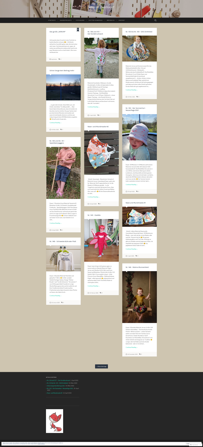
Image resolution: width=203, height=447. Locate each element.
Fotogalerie (80, 20)
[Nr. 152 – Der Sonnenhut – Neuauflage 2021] (139, 137)
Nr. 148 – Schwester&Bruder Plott (63, 241)
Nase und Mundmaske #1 (136, 203)
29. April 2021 (131, 191)
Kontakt (122, 20)
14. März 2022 (131, 97)
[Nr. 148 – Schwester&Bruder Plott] (63, 258)
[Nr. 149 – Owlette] (101, 240)
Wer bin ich (110, 20)
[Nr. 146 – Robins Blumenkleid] (139, 297)
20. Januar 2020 (55, 302)
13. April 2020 (54, 230)
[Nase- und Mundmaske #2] (101, 153)
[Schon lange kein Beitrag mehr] (63, 87)
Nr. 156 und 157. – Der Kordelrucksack (95, 33)
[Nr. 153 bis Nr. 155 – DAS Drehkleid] (139, 49)
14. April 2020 (93, 204)
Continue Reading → (94, 107)
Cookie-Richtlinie (41, 443)
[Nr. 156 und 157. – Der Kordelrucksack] (101, 58)
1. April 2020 (131, 256)
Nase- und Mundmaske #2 (98, 127)
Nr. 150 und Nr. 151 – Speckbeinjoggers (57, 142)
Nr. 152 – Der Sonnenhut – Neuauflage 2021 (136, 109)
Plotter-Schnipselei (96, 20)
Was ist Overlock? (101, 7)
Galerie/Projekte (66, 20)
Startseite (52, 20)
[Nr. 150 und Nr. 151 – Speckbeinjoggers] (63, 173)
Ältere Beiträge (102, 366)
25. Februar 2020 (93, 293)
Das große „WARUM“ (58, 32)
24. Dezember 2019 (133, 354)
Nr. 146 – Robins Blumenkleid (137, 267)
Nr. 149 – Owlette (94, 215)
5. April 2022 (92, 115)
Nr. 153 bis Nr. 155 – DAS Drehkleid (139, 32)
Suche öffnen (155, 20)
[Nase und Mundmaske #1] (139, 217)
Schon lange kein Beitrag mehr (62, 70)
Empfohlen (54, 59)
